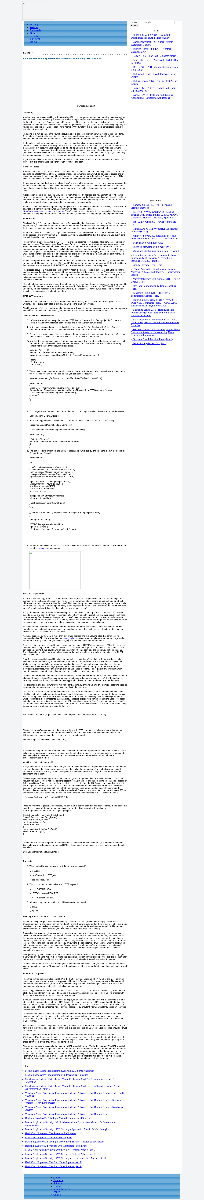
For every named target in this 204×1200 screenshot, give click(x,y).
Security (34, 36)
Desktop (34, 24)
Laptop (57, 1186)
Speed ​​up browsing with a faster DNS (151, 246)
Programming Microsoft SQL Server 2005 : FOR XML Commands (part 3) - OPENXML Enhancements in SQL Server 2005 (154, 303)
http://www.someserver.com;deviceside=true (43, 211)
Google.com (43, 548)
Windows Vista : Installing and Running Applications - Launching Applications (152, 96)
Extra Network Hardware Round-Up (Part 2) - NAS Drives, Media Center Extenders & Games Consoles (155, 322)
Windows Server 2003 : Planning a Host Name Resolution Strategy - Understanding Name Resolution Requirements (155, 332)
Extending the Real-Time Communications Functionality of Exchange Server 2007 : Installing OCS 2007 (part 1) (153, 258)
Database (34, 33)
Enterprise (35, 38)
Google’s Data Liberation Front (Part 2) (152, 339)
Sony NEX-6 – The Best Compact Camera (154, 55)
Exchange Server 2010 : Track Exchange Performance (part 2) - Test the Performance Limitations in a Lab (153, 312)
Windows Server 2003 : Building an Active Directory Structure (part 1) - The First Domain (154, 237)
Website (34, 27)
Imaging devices (61, 1189)
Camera (57, 1177)
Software (57, 1183)
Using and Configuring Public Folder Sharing (155, 251)
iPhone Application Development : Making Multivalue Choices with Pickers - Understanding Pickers (155, 272)
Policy (56, 1191)
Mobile (33, 41)
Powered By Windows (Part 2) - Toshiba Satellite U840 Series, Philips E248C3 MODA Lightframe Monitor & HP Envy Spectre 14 (154, 215)
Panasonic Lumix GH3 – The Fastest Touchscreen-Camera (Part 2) (150, 294)
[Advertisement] (50, 84)
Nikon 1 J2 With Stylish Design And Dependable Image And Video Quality (150, 36)
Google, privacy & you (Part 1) (148, 265)
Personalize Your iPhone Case (147, 242)
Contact (57, 1194)
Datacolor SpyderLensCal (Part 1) (149, 343)
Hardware (58, 1180)
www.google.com (70, 638)
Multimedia (35, 30)
